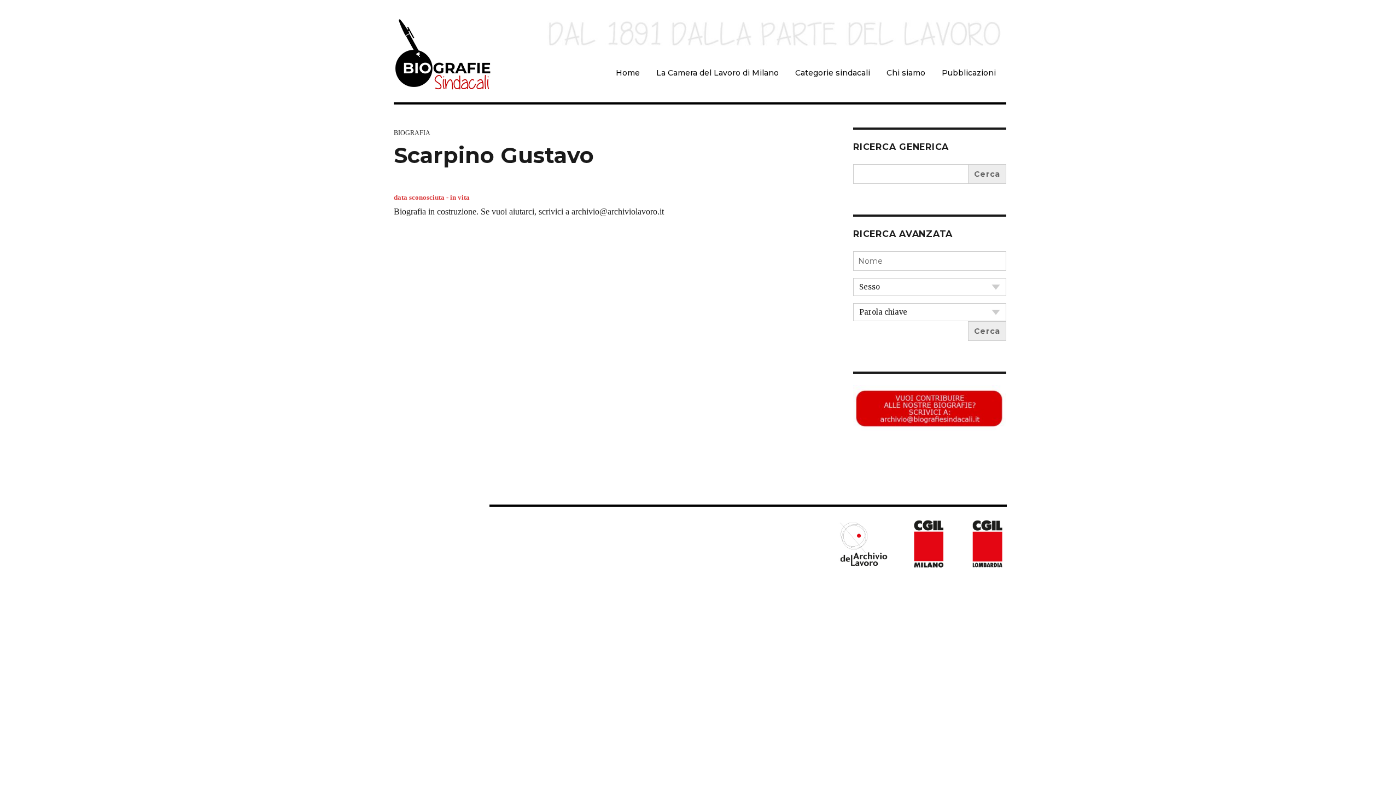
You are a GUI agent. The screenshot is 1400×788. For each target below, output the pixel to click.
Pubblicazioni (969, 73)
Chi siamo (905, 73)
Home (628, 73)
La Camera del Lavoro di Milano (717, 73)
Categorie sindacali (832, 73)
